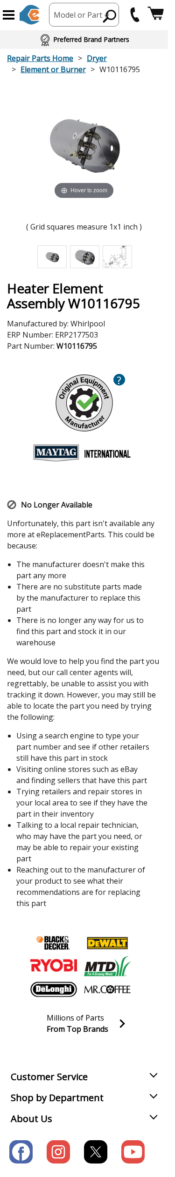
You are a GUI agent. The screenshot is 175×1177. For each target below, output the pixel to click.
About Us (31, 1118)
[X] (95, 1151)
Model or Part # (82, 15)
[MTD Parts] (107, 966)
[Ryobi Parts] (53, 966)
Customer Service (49, 1076)
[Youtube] (133, 1151)
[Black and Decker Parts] (53, 942)
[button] (8, 14)
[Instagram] (58, 1151)
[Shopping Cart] (155, 14)
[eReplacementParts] (30, 15)
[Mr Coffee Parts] (107, 989)
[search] (110, 16)
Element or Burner (53, 69)
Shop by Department (57, 1097)
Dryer (97, 58)
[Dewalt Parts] (107, 942)
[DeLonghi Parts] (53, 989)
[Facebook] (21, 1151)
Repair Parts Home (40, 58)
